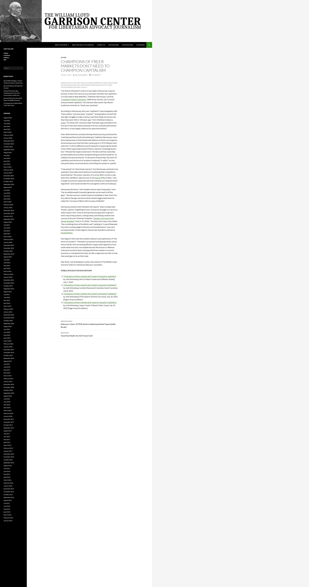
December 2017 (9, 419)
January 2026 (8, 138)
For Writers (140, 45)
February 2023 (8, 239)
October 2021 (8, 286)
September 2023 (9, 219)
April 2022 (7, 268)
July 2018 (7, 399)
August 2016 (8, 465)
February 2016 (8, 483)
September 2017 (9, 428)
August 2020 (8, 326)
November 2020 (9, 318)
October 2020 (8, 321)
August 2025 (8, 152)
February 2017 (8, 448)
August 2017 (8, 431)
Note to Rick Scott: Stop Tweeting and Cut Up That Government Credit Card (12, 93)
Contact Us (101, 45)
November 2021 (9, 283)
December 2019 (9, 350)
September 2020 (9, 323)
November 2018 (9, 387)
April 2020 (7, 338)
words (97, 178)
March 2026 (7, 132)
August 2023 (8, 222)
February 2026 (8, 135)
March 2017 (7, 445)
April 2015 (7, 512)
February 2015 (8, 518)
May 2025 (7, 161)
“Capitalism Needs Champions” (74, 99)
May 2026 (7, 126)
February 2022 (8, 274)
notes (63, 123)
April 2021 (7, 303)
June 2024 (7, 193)
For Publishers (113, 45)
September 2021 (9, 289)
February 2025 (8, 170)
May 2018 (7, 405)
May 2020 (7, 335)
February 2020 (8, 344)
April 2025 (7, 164)
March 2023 (7, 236)
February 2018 (8, 413)
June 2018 (7, 402)
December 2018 (9, 384)
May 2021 (7, 300)
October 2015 (8, 494)
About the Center (61, 45)
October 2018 (8, 390)
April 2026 (7, 129)
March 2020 (7, 341)
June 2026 (7, 123)
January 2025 (8, 173)
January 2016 (8, 486)
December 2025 (9, 141)
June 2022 (7, 263)
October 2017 (8, 425)
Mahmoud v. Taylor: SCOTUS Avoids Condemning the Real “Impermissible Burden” (88, 324)
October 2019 (8, 355)
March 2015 (7, 515)
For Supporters (127, 45)
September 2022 (9, 254)
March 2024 (7, 202)
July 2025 (7, 155)
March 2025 (7, 167)
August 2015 (8, 500)
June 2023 (7, 228)
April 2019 (7, 373)
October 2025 (8, 147)
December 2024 (9, 176)
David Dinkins (67, 233)
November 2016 (9, 457)
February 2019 (8, 378)
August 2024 (8, 187)
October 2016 (8, 460)
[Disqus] (89, 375)
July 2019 (7, 364)
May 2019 (7, 370)
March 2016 (7, 480)
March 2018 (7, 410)
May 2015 (7, 509)
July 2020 (7, 329)
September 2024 (9, 184)
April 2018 (7, 407)
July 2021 (7, 294)
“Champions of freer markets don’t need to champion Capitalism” (90, 285)
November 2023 (9, 213)
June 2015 (7, 506)
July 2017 (7, 434)
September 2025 (9, 149)
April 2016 (7, 477)
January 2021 (8, 312)
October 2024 (8, 181)
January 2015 (8, 521)
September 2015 (9, 497)
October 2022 (8, 251)
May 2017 (7, 439)
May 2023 (7, 231)
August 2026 (8, 118)
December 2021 (9, 280)
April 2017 (7, 442)
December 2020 (9, 315)
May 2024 (7, 196)
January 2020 (8, 347)
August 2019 (8, 361)
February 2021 (8, 309)
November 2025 (9, 144)
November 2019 (9, 352)
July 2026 (7, 121)
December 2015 (9, 489)
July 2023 (7, 225)
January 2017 (8, 451)
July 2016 (7, 468)
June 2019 (7, 367)
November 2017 (9, 422)
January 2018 (8, 416)
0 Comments (96, 75)
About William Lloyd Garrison (83, 45)
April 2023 (7, 234)
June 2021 (7, 297)
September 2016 (9, 463)
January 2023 (8, 242)
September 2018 (9, 393)
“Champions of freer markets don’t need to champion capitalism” (89, 276)
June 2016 (7, 471)
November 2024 (9, 178)
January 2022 (8, 277)
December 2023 (9, 210)
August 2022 (8, 257)
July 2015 (7, 503)
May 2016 (7, 474)
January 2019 (8, 381)
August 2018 (8, 396)
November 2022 (9, 248)
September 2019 (9, 358)
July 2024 (7, 190)
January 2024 (8, 207)
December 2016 (9, 454)
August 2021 (8, 292)
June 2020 (7, 332)
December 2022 (9, 245)
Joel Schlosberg (81, 75)
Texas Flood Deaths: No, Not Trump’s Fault (77, 334)
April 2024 (7, 199)
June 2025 (7, 158)
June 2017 (7, 436)
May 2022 (7, 265)
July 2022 (7, 260)
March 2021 (7, 306)
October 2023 (8, 216)
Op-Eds (63, 57)
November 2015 (9, 492)
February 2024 (8, 205)
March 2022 (7, 271)
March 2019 (7, 376)
